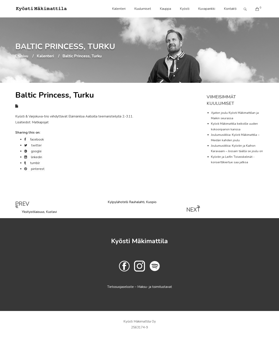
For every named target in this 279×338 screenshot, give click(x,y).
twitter (36, 145)
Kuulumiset (142, 8)
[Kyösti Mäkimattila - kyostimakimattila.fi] (41, 8)
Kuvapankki (206, 8)
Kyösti (184, 8)
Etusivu (21, 56)
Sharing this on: (27, 132)
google (36, 151)
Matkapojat (40, 122)
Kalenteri (119, 8)
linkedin (36, 157)
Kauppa (165, 8)
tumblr (35, 163)
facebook (37, 139)
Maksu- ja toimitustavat (154, 287)
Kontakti (230, 8)
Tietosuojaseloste (121, 287)
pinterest (37, 169)
